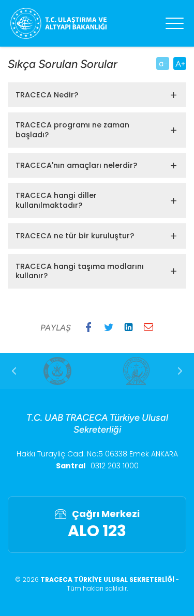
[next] (180, 371)
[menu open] (175, 23)
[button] (88, 327)
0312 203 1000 (115, 465)
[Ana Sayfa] (58, 23)
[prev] (14, 371)
